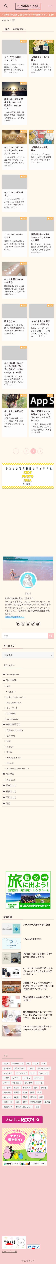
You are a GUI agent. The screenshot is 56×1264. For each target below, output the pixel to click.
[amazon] (33, 624)
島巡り (17, 1097)
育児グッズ (7, 1106)
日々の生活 (11, 680)
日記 (8, 803)
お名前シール (19, 1068)
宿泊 (39, 1092)
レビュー (26, 1087)
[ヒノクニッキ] (28, 6)
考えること (11, 779)
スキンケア (43, 1073)
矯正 (25, 1102)
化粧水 (17, 1092)
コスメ (33, 1073)
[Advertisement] (28, 521)
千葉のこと (11, 797)
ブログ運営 (11, 713)
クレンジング (21, 1073)
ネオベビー (38, 1078)
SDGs (35, 1063)
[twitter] (18, 624)
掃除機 (33, 1097)
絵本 (8, 741)
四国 (25, 1092)
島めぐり (7, 1097)
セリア (6, 1078)
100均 (5, 1063)
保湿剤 (43, 1087)
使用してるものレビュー (16, 697)
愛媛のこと (11, 791)
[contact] (38, 624)
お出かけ (10, 763)
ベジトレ (39, 1082)
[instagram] (23, 624)
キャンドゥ (7, 1073)
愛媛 (25, 1097)
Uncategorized (13, 674)
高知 (37, 1106)
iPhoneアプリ (17, 1063)
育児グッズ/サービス (15, 730)
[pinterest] (28, 624)
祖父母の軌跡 (35, 1102)
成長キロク (11, 735)
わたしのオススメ (14, 702)
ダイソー (16, 1078)
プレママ (28, 1082)
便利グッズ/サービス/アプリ (18, 768)
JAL (28, 1063)
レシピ (17, 1087)
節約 (8, 686)
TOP (43, 1063)
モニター (11, 691)
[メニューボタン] (50, 6)
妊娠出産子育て (13, 724)
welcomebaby (12, 719)
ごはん (31, 1068)
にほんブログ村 (9, 1251)
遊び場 (9, 752)
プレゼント (16, 1082)
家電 (32, 1092)
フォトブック (12, 708)
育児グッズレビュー (24, 1106)
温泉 (18, 1102)
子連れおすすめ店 (14, 757)
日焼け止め (7, 1102)
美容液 (47, 1102)
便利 (35, 1087)
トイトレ (26, 1078)
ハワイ (6, 1082)
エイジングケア (43, 1068)
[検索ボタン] (6, 6)
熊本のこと (11, 785)
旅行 (41, 1097)
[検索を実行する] (51, 636)
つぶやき (10, 773)
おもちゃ (10, 746)
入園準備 (7, 1092)
